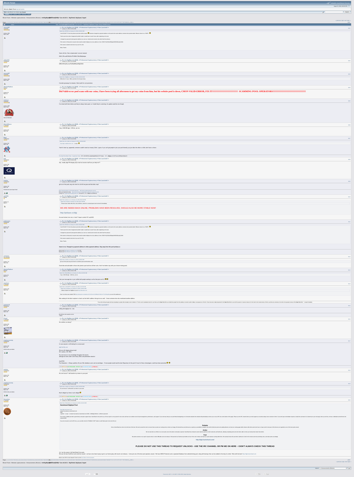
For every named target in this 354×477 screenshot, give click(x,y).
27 (43, 22)
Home (7, 14)
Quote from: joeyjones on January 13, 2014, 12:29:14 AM (73, 288)
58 (92, 22)
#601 (349, 28)
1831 (131, 22)
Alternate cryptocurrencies (18, 17)
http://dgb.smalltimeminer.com (66, 143)
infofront (6, 100)
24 (38, 22)
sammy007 (7, 27)
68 (107, 22)
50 (79, 22)
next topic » (347, 20)
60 (95, 22)
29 (46, 22)
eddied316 (6, 60)
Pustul (5, 318)
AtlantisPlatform (8, 86)
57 (90, 22)
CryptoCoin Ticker (76, 156)
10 (16, 22)
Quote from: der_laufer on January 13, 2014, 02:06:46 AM (72, 141)
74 (117, 22)
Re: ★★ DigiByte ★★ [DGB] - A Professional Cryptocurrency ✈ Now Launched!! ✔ (85, 27)
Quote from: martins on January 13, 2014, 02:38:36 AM (72, 259)
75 (118, 22)
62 (98, 22)
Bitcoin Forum (6, 17)
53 (84, 22)
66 (104, 22)
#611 (349, 221)
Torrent (23, 12)
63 (100, 22)
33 (53, 22)
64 (101, 22)
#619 (349, 383)
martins (6, 180)
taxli (5, 158)
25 (39, 22)
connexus (6, 256)
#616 (349, 319)
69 (109, 22)
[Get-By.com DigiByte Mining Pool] (7, 352)
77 (122, 22)
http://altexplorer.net (82, 290)
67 (106, 22)
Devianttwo (7, 399)
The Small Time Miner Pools (65, 156)
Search (15, 14)
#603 (349, 74)
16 (25, 22)
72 (114, 22)
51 (81, 22)
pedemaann (7, 221)
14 (22, 22)
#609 (349, 181)
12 (19, 22)
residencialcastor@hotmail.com (71, 193)
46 (73, 22)
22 (35, 22)
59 (93, 22)
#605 (349, 100)
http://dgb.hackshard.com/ (66, 409)
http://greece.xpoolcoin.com (70, 250)
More (28, 14)
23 (36, 22)
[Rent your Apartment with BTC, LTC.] (7, 193)
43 (68, 22)
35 (56, 22)
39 (62, 22)
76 (120, 22)
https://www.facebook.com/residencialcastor (69, 190)
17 (27, 22)
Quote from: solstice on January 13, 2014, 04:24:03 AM (72, 386)
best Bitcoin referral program (87, 457)
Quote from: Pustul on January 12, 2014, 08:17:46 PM (73, 201)
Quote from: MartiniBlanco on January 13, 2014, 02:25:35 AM (73, 272)
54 (85, 22)
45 (71, 22)
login (18, 9)
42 (67, 22)
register (22, 9)
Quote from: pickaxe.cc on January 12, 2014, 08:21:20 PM (73, 199)
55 (87, 22)
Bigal (5, 137)
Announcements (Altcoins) (33, 17)
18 (29, 22)
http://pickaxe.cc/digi (68, 213)
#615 (349, 305)
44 (70, 22)
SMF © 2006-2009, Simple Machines (183, 474)
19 (30, 22)
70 (111, 22)
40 (64, 22)
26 (41, 22)
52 (82, 22)
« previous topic (339, 20)
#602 (349, 60)
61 (96, 22)
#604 (349, 87)
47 (75, 22)
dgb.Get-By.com (63, 347)
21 (33, 22)
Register (24, 14)
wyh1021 (6, 196)
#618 (349, 370)
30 (47, 22)
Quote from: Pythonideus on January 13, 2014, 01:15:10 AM (73, 402)
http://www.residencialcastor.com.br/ (88, 190)
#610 (349, 196)
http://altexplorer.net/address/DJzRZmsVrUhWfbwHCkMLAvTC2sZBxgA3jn (93, 294)
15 (24, 22)
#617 (349, 341)
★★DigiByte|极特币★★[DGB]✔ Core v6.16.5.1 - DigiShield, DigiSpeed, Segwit (64, 17)
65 (103, 22)
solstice (6, 369)
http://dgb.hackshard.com (249, 454)
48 (76, 22)
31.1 (21, 12)
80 (126, 22)
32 (51, 22)
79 (125, 22)
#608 (349, 159)
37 (59, 22)
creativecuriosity (8, 340)
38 (60, 22)
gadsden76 (7, 305)
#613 (349, 270)
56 (89, 22)
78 (123, 22)
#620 (349, 400)
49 (78, 22)
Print (349, 22)
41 (65, 22)
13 (21, 22)
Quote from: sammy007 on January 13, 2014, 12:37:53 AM (73, 286)
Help (11, 14)
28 (44, 22)
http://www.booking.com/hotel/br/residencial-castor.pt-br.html (85, 192)
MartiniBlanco (8, 124)
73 (115, 22)
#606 (349, 125)
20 (32, 22)
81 (128, 22)
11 (18, 22)
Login (19, 14)
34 (54, 22)
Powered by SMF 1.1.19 (168, 474)
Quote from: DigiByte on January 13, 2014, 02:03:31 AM (72, 77)
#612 (349, 256)
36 (57, 22)
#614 (349, 283)
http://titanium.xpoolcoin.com (71, 251)
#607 (349, 138)
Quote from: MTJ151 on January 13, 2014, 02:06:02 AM (72, 31)
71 (112, 22)
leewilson (6, 283)
